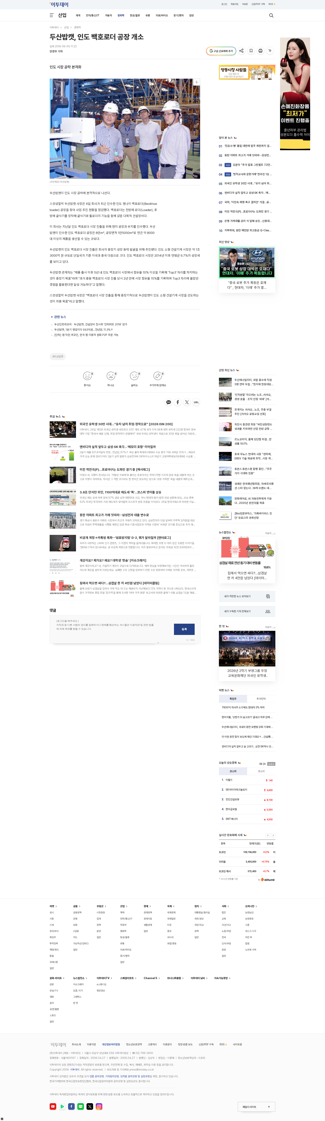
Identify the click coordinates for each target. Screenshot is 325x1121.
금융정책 (77, 912)
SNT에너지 (232, 818)
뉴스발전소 (78, 978)
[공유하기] (242, 51)
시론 (247, 924)
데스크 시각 (250, 931)
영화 (52, 996)
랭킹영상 (101, 990)
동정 (224, 949)
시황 (52, 918)
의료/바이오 (162, 15)
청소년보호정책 (134, 1044)
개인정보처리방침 (111, 1044)
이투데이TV (103, 978)
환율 (52, 955)
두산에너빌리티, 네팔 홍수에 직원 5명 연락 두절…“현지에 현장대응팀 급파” (253, 384)
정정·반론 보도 (185, 1044)
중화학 (121, 15)
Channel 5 (150, 978)
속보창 (245, 4)
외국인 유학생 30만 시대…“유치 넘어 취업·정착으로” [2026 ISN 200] (126, 424)
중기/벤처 (179, 15)
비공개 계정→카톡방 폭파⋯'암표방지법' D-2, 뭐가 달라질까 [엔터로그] (125, 538)
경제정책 (148, 912)
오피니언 (249, 906)
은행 (75, 918)
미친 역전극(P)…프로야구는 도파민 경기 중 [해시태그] (115, 469)
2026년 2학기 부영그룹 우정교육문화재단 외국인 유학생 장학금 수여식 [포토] (247, 675)
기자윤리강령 (112, 1076)
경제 (146, 906)
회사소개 (76, 1044)
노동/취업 (226, 931)
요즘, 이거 (78, 990)
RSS (271, 4)
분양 (99, 931)
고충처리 (152, 1044)
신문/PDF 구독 (258, 4)
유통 (148, 15)
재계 (78, 15)
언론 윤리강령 (97, 1076)
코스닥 (261, 771)
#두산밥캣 (57, 356)
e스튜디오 (101, 984)
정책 (99, 924)
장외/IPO (54, 931)
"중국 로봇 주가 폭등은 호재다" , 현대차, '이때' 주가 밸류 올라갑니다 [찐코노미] (247, 287)
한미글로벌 (231, 809)
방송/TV (54, 990)
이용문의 (167, 1044)
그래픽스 (77, 996)
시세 (52, 924)
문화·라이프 (56, 978)
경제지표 (148, 918)
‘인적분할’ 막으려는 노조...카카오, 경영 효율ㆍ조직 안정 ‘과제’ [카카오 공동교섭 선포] (253, 399)
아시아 (170, 937)
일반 (191, 15)
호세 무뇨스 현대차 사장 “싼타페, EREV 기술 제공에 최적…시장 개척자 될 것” (254, 458)
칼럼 (247, 943)
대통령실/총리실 (202, 912)
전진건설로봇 (232, 799)
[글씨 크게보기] (270, 51)
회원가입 (234, 4)
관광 (52, 984)
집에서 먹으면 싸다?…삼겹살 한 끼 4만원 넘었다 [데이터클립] (119, 583)
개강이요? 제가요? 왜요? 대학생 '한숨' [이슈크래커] (113, 560)
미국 (169, 924)
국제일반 (171, 918)
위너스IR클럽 (174, 978)
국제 (169, 906)
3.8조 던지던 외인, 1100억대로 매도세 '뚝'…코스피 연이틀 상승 (120, 492)
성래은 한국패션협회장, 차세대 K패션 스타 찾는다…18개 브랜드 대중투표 (254, 488)
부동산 (100, 906)
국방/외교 (199, 924)
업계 (99, 918)
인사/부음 (226, 943)
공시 (52, 912)
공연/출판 (54, 1009)
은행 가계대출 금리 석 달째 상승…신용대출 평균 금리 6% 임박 (259, 221)
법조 (224, 912)
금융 (75, 906)
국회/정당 (199, 918)
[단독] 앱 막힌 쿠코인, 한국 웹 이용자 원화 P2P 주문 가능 (86, 335)
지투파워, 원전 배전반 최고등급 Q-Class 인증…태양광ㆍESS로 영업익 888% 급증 (271, 230)
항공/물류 (135, 15)
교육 (224, 918)
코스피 (233, 771)
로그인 (224, 4)
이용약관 (91, 1044)
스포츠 (53, 1015)
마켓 (52, 906)
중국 (169, 931)
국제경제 (171, 912)
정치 (196, 906)
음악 (52, 1003)
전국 (224, 937)
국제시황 (54, 962)
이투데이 (54, 27)
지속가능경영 (221, 978)
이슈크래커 (78, 984)
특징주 (233, 698)
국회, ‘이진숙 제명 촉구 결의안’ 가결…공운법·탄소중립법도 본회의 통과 (264, 202)
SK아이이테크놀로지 (236, 789)
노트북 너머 (250, 949)
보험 (75, 924)
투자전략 (261, 698)
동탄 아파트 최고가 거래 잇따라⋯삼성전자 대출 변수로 (114, 515)
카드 (75, 937)
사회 (224, 906)
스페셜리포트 (127, 978)
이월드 (229, 779)
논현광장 (249, 918)
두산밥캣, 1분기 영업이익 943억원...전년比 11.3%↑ (83, 329)
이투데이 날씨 (198, 978)
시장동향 (101, 912)
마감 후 (248, 937)
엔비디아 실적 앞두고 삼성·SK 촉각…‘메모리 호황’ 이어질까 (118, 447)
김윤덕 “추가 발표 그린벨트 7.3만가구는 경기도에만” (259, 165)
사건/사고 (226, 924)
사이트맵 (237, 1044)
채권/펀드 (54, 949)
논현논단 (249, 912)
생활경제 (148, 924)
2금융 (76, 931)
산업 (62, 15)
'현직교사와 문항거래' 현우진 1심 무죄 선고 (253, 174)
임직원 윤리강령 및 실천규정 (135, 1076)
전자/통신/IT (92, 15)
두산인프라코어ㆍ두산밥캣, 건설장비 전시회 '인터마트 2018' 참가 (90, 324)
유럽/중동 (171, 943)
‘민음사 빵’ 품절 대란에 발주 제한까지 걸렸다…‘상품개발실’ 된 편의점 (263, 146)
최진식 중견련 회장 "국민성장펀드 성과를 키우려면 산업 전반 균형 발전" (254, 429)
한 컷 (75, 1003)
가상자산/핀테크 (81, 943)
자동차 (108, 15)
